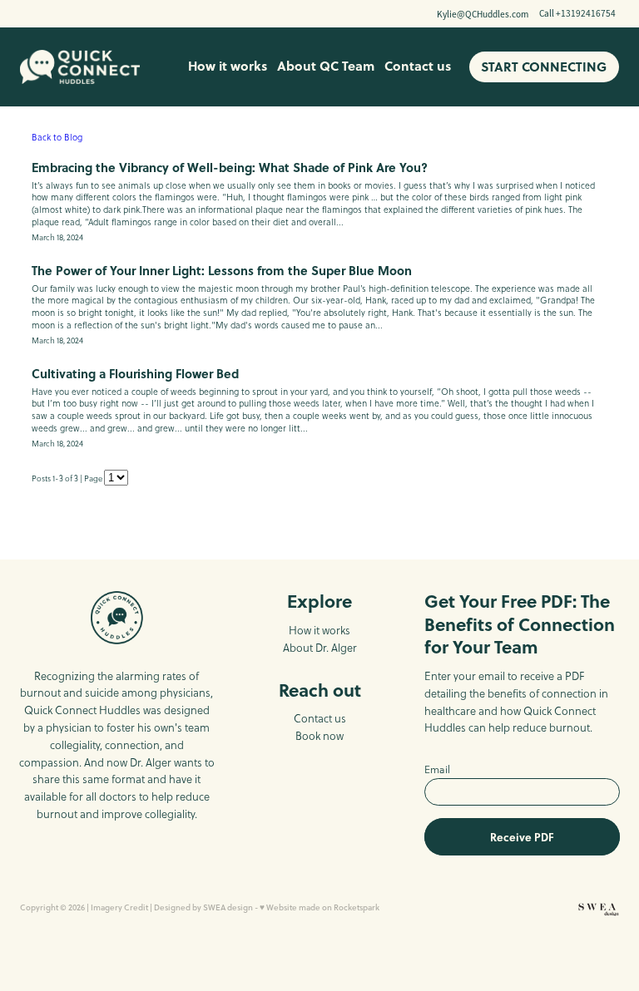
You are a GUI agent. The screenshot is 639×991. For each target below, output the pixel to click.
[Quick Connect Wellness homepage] (80, 67)
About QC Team (325, 66)
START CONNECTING (544, 66)
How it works (227, 66)
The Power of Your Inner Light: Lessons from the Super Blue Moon (222, 270)
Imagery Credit (119, 907)
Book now (319, 735)
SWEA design (228, 907)
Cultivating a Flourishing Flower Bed (135, 373)
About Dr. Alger (320, 647)
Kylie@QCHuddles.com (482, 13)
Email (437, 770)
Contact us (417, 66)
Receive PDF (522, 837)
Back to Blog (57, 137)
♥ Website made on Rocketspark (319, 907)
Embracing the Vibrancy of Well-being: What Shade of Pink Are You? (230, 167)
